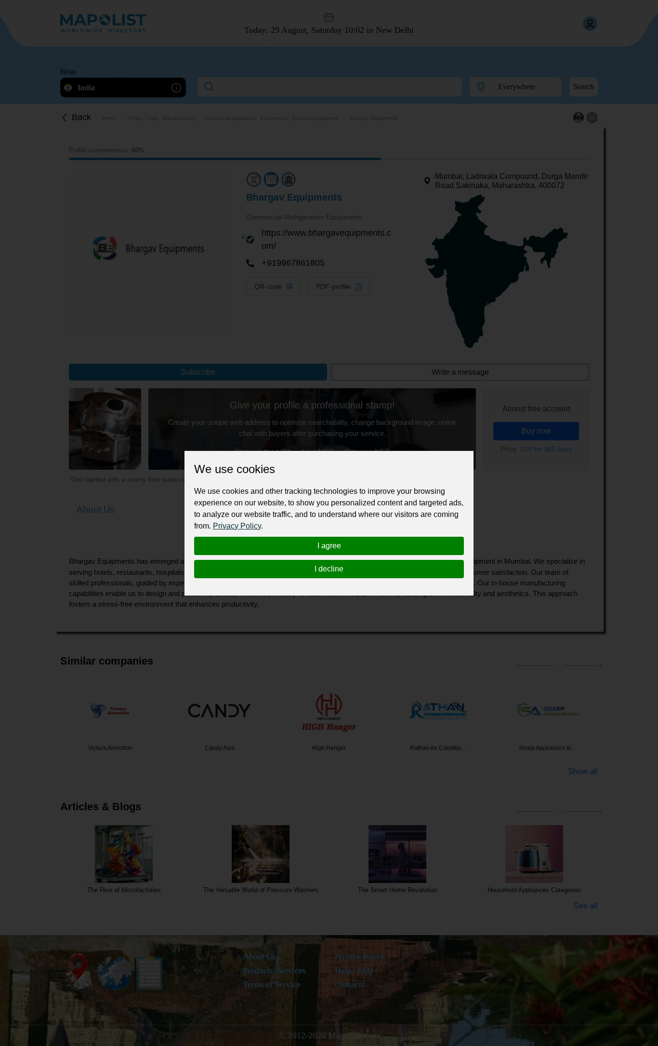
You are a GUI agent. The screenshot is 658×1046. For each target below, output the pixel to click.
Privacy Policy (237, 526)
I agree (329, 546)
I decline (329, 569)
